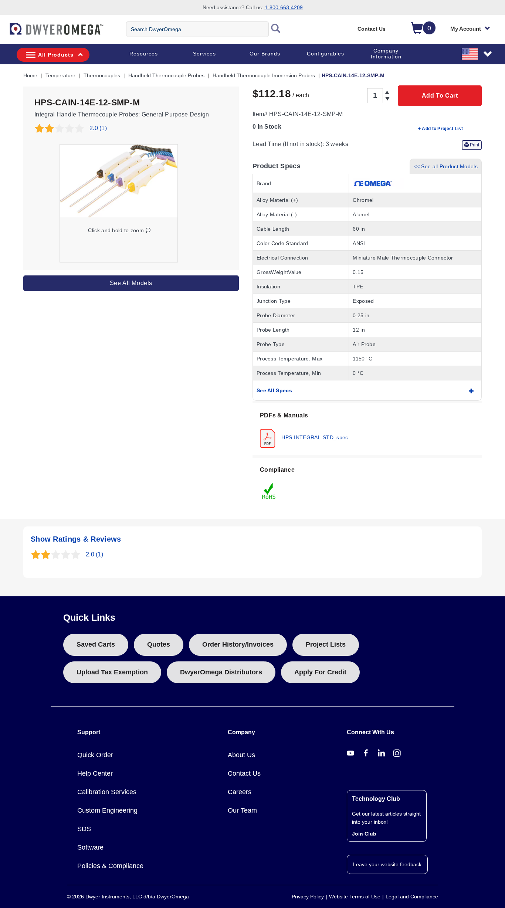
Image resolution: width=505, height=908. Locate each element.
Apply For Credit (320, 672)
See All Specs (274, 390)
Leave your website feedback (387, 864)
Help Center (95, 773)
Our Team (242, 810)
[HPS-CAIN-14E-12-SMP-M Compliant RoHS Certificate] (269, 491)
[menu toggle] (32, 54)
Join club (364, 834)
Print (474, 145)
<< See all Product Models (446, 166)
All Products (56, 55)
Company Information (386, 54)
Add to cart (440, 95)
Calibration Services (106, 792)
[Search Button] (276, 29)
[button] (477, 53)
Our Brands (265, 54)
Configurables (325, 54)
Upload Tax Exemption (112, 672)
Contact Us (371, 29)
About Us (241, 755)
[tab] (367, 429)
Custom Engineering (107, 810)
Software (90, 847)
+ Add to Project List (440, 128)
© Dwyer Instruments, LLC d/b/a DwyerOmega (128, 896)
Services (204, 54)
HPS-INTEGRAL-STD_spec (314, 437)
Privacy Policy (308, 896)
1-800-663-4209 (284, 7)
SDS (84, 829)
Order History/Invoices (238, 644)
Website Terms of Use (354, 896)
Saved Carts (96, 644)
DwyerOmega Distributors (221, 672)
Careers (239, 792)
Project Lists (326, 644)
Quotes (158, 644)
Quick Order (95, 755)
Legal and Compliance (412, 896)
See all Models (131, 283)
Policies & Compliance (110, 866)
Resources (143, 54)
